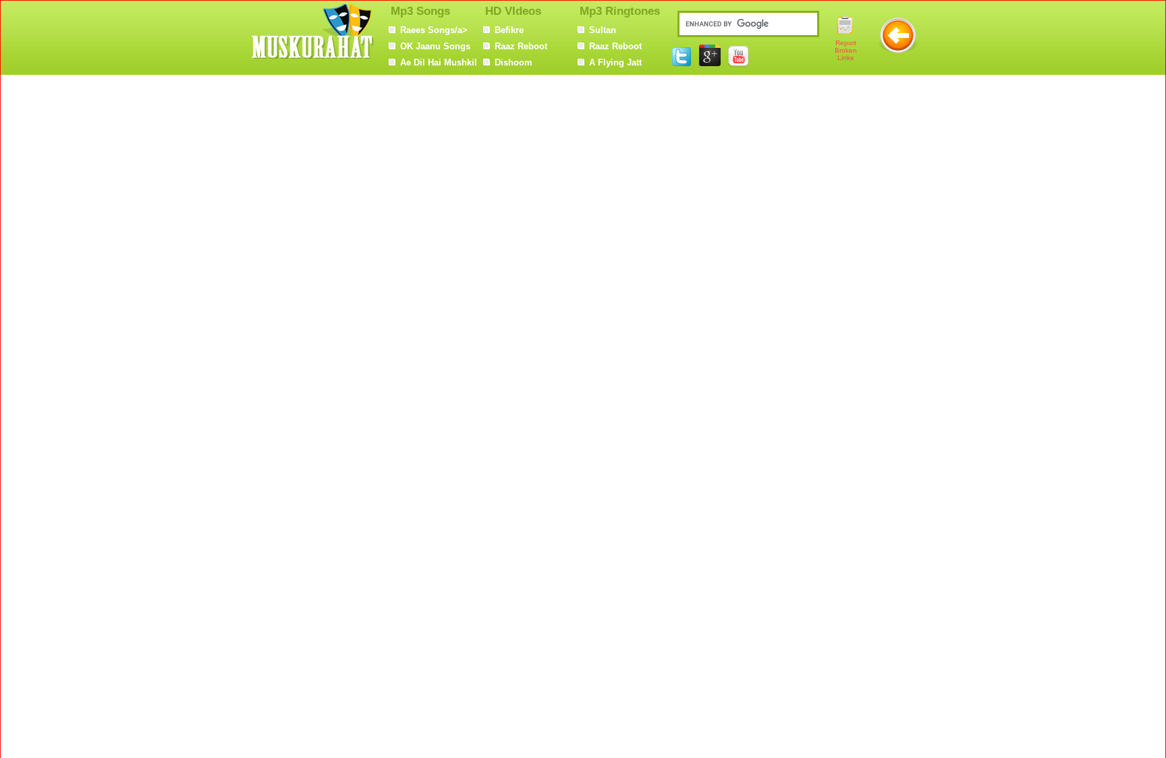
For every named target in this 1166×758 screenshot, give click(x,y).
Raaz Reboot (521, 46)
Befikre (509, 30)
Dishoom (513, 62)
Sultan (602, 30)
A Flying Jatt (615, 62)
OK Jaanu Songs (435, 46)
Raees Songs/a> (434, 30)
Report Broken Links (846, 50)
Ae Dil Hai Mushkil (438, 62)
